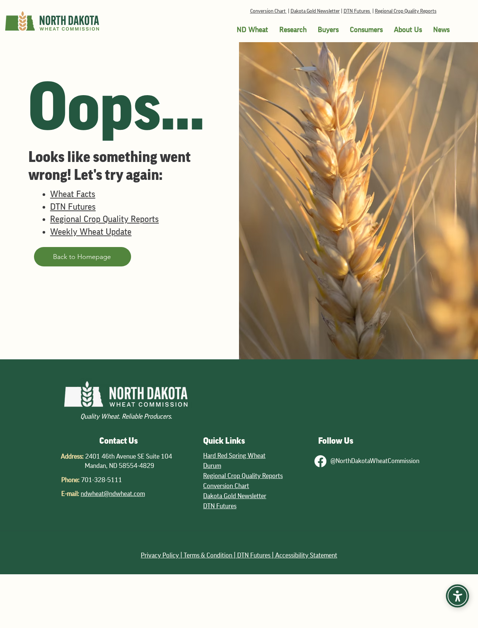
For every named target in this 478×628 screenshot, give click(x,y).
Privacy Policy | (162, 555)
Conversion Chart (268, 11)
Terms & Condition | (210, 555)
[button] (252, 30)
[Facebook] (320, 461)
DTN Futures (357, 11)
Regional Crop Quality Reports (406, 11)
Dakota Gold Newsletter (315, 11)
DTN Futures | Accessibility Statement (287, 555)
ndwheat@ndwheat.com (113, 493)
